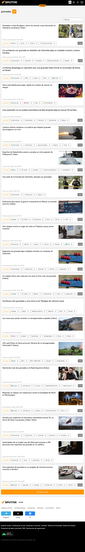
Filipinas (26, 244)
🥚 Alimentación (48, 103)
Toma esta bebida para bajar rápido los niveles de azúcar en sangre (27, 86)
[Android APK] (7, 534)
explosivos (52, 435)
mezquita (57, 244)
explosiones (63, 269)
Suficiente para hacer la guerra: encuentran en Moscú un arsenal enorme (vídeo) (29, 202)
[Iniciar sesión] (74, 2)
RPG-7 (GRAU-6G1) (35, 361)
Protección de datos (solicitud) (11, 528)
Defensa (13, 43)
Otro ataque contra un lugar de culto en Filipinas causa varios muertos (28, 227)
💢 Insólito (24, 170)
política (38, 410)
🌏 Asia (67, 244)
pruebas (23, 336)
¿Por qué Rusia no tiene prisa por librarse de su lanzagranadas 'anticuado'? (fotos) (28, 344)
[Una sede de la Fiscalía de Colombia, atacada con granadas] (71, 182)
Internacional (28, 120)
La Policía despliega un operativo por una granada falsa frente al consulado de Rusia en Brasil (41, 69)
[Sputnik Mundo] (10, 4)
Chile (65, 145)
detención (51, 311)
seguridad (25, 485)
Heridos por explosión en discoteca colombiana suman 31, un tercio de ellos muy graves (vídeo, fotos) (28, 418)
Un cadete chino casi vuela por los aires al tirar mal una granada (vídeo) (29, 277)
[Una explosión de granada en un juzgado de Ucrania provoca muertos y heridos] (71, 473)
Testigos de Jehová (37, 311)
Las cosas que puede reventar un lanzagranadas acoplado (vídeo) (29, 318)
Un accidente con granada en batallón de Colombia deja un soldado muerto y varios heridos (41, 51)
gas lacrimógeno (42, 145)
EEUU (22, 361)
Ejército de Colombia (53, 60)
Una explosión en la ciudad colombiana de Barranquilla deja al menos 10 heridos (39, 110)
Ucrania (32, 43)
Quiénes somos (6, 525)
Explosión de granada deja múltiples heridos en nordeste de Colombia (27, 252)
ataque (64, 120)
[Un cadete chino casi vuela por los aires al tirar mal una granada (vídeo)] (71, 281)
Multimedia (49, 508)
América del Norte (51, 410)
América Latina (15, 60)
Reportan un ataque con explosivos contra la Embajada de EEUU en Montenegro (29, 394)
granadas (6, 11)
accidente (39, 60)
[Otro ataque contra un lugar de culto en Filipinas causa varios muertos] (71, 232)
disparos (55, 145)
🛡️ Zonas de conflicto (46, 43)
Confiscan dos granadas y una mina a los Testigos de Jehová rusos (33, 301)
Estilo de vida (14, 103)
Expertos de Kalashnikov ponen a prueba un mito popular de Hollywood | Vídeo (27, 153)
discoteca (63, 435)
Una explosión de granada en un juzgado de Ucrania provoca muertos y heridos (27, 468)
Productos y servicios (33, 525)
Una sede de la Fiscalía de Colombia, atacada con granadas (27, 177)
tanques (48, 361)
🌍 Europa (55, 78)
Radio (58, 508)
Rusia (22, 43)
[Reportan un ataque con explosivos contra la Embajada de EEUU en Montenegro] (71, 398)
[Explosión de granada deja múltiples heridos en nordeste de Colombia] (71, 257)
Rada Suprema (67, 385)
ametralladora (66, 170)
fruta (36, 103)
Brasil (26, 78)
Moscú (57, 219)
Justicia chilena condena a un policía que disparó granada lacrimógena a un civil (26, 128)
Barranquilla (52, 120)
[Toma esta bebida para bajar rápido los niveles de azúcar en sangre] (71, 90)
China (58, 294)
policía (36, 78)
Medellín (67, 60)
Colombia (27, 60)
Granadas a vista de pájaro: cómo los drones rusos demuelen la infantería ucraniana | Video (28, 26)
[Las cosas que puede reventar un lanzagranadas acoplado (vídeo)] (71, 324)
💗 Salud (26, 103)
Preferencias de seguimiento (35, 528)
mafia (66, 219)
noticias (70, 311)
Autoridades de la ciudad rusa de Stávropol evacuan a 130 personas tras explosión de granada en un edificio (26, 443)
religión (24, 311)
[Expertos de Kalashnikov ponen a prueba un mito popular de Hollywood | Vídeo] (71, 157)
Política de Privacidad (55, 525)
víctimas (46, 244)
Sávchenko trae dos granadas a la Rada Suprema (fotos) (25, 368)
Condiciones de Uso (18, 525)
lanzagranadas (48, 336)
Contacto (44, 525)
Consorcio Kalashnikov (50, 170)
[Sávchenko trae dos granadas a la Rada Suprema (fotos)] (71, 373)
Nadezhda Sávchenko (52, 385)
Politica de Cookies (69, 525)
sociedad (35, 170)
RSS (23, 528)
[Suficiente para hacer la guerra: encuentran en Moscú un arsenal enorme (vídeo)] (71, 207)
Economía (31, 508)
